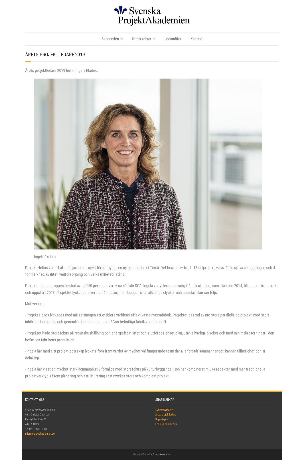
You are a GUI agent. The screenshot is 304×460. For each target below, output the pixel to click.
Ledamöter (173, 38)
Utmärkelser (142, 38)
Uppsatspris (161, 419)
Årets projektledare (165, 414)
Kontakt (197, 38)
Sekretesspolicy (164, 409)
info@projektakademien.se (40, 433)
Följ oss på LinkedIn (166, 424)
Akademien (110, 38)
